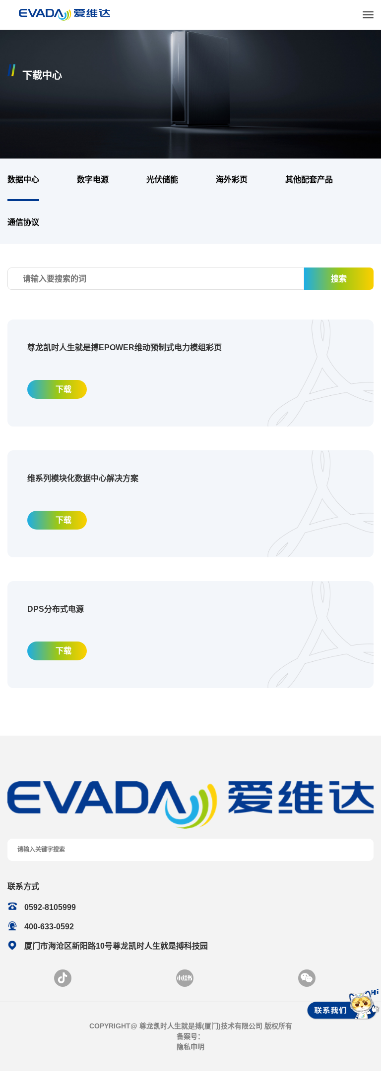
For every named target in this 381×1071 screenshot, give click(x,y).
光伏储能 (162, 179)
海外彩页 (232, 179)
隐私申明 (190, 1047)
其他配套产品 (309, 179)
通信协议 (23, 222)
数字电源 (93, 179)
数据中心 (23, 179)
